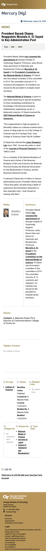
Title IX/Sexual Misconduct (15, 538)
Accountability (10, 545)
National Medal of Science (19, 96)
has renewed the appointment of (33, 216)
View (6, 47)
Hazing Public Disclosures (15, 540)
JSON (20, 47)
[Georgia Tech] (14, 497)
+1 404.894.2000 (12, 509)
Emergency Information (14, 523)
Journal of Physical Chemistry (23, 148)
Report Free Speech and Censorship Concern (22, 549)
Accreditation (10, 547)
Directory (8, 519)
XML (12, 47)
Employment (10, 521)
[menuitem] (23, 519)
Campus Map (11, 512)
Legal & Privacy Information (15, 534)
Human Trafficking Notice (15, 536)
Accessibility (10, 543)
